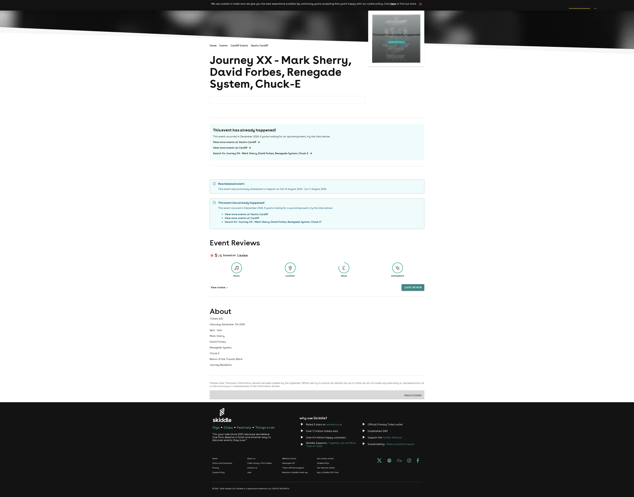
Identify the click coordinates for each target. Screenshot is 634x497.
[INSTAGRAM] (409, 461)
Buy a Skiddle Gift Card (327, 472)
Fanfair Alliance (392, 437)
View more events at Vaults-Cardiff (234, 142)
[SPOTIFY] (389, 461)
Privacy (215, 468)
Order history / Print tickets (259, 463)
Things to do (265, 427)
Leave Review (413, 287)
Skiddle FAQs (323, 463)
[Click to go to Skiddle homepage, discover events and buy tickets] (222, 415)
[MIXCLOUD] (399, 461)
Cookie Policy (218, 472)
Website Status (289, 458)
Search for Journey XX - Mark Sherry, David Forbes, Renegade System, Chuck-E (260, 153)
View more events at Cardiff (230, 147)
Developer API (288, 463)
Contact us (252, 468)
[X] (379, 461)
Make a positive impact (401, 444)
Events (223, 45)
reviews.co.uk (334, 424)
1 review (242, 255)
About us (251, 458)
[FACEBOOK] (418, 461)
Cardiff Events (239, 45)
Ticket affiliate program (293, 468)
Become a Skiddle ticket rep (295, 472)
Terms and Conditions (222, 463)
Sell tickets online (325, 458)
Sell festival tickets (326, 468)
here (393, 3)
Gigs (216, 427)
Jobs (249, 472)
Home (213, 45)
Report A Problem (413, 395)
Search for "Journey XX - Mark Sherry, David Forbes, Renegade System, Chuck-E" (273, 221)
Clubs (228, 427)
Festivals (244, 427)
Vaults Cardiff (259, 45)
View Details (396, 41)
